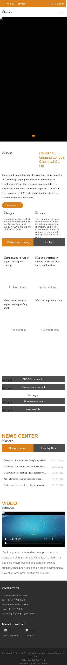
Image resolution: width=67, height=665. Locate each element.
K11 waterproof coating (49, 336)
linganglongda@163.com (22, 618)
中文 (51, 3)
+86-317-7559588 (16, 3)
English (60, 3)
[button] (33, 140)
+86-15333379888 (19, 609)
